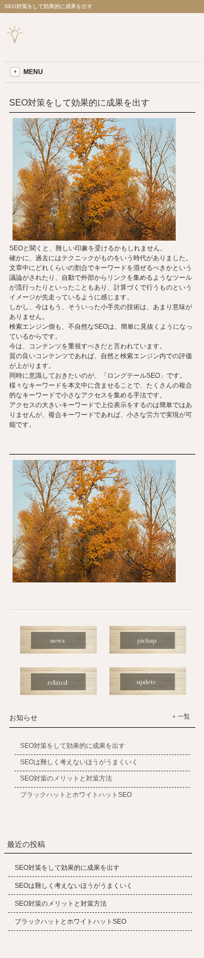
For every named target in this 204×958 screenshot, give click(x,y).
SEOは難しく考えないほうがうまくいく (74, 885)
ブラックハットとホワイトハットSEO (70, 921)
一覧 (184, 716)
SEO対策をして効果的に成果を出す (67, 867)
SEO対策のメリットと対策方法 (61, 903)
